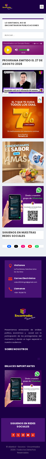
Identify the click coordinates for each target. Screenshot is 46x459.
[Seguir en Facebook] (13, 435)
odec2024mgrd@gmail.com (25, 282)
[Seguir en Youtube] (28, 435)
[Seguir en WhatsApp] (33, 435)
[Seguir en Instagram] (23, 435)
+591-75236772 (20, 292)
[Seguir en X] (18, 435)
